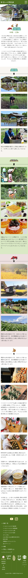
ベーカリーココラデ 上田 (9, 530)
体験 (4, 546)
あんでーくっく (7, 543)
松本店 (3, 569)
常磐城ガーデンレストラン (9, 541)
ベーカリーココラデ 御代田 (9, 526)
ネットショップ (7, 552)
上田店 (3, 567)
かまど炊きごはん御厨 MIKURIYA (11, 537)
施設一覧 (5, 523)
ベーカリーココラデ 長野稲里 (10, 528)
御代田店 (4, 561)
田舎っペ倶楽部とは (8, 549)
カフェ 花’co (6, 534)
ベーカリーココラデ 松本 (9, 532)
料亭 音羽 (5, 539)
